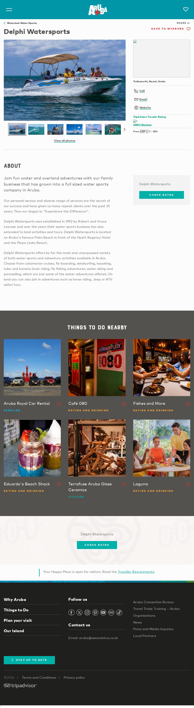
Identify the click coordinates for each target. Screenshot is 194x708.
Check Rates (161, 194)
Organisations (144, 615)
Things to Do (16, 609)
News (137, 622)
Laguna (140, 483)
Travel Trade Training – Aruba (156, 609)
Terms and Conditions (39, 677)
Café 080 (77, 403)
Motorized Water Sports (21, 22)
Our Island (14, 630)
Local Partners (144, 636)
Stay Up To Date (31, 659)
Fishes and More (149, 403)
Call (142, 90)
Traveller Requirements (136, 572)
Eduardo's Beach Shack (27, 483)
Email (143, 99)
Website (145, 107)
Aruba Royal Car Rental (27, 403)
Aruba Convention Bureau (153, 602)
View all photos (64, 140)
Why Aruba (15, 599)
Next (125, 130)
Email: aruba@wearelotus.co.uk (93, 638)
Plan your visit (18, 620)
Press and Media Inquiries (153, 629)
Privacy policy (74, 677)
